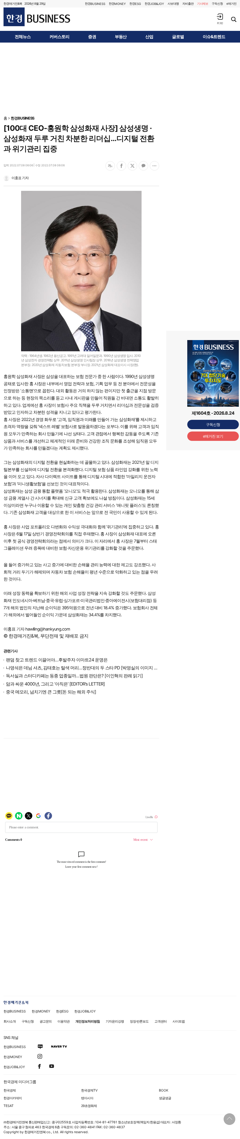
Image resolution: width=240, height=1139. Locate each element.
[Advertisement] (120, 79)
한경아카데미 (13, 1098)
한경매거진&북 (13, 3)
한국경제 (10, 1090)
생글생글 (165, 1098)
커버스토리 (59, 36)
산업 (149, 36)
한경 (95, 4)
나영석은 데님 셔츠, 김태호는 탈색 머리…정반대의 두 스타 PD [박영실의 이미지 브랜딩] (87, 668)
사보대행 (173, 3)
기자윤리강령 (115, 1021)
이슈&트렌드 (214, 36)
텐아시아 (87, 1098)
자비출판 (188, 3)
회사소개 (10, 1021)
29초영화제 (89, 1106)
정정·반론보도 (139, 1021)
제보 (202, 3)
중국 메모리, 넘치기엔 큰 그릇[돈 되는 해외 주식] (51, 692)
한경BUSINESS (22, 118)
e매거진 (231, 3)
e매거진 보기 (213, 436)
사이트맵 (178, 1021)
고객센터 (160, 1021)
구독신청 (217, 3)
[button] (220, 19)
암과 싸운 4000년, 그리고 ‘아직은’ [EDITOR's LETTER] (55, 684)
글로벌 (178, 36)
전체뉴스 (23, 36)
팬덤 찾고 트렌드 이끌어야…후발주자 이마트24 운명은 (57, 660)
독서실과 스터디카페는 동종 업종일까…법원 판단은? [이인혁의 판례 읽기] (74, 675)
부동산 (121, 36)
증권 (92, 36)
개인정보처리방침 (87, 1021)
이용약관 (63, 1021)
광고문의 (46, 1021)
